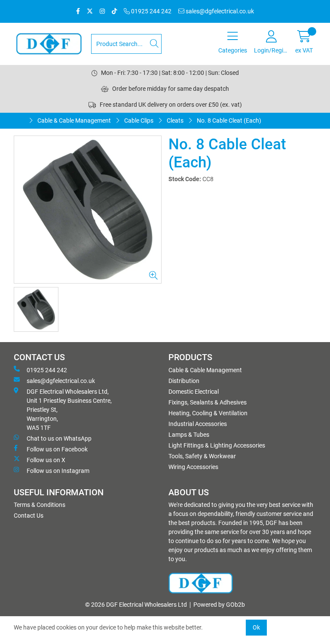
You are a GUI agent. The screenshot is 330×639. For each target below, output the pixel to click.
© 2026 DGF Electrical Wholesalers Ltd (136, 604)
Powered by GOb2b (219, 604)
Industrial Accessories (197, 423)
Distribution (183, 380)
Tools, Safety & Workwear (202, 456)
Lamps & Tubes (188, 434)
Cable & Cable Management (74, 120)
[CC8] (88, 210)
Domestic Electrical (193, 391)
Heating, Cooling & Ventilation (208, 413)
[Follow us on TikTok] (114, 11)
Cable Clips (138, 120)
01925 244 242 (150, 11)
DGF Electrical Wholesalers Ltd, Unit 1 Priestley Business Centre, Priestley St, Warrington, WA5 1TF (69, 409)
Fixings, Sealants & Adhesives (207, 402)
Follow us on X (46, 460)
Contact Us (28, 515)
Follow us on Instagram (58, 470)
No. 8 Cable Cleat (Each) (229, 120)
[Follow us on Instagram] (102, 11)
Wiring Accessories (193, 466)
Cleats (175, 120)
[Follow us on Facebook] (78, 11)
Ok (256, 627)
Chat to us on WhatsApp (59, 438)
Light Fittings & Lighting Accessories (216, 445)
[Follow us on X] (89, 11)
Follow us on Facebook (57, 449)
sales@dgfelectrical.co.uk (219, 11)
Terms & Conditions (39, 504)
